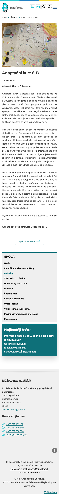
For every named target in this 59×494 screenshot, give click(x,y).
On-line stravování (15, 343)
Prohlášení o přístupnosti (22, 469)
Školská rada (10, 294)
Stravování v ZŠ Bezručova (20, 351)
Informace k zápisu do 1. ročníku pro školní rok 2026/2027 (29, 337)
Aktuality (8, 273)
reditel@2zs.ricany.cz (38, 6)
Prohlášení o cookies (29, 472)
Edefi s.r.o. (40, 479)
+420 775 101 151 (32, 6)
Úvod (4, 17)
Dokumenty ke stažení (15, 283)
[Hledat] (43, 6)
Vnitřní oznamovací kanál (17, 309)
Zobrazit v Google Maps (13, 409)
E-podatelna (10, 319)
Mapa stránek (41, 469)
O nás (7, 263)
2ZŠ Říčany (16, 7)
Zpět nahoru (50, 492)
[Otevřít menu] (55, 7)
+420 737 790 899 (15, 427)
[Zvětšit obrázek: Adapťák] (29, 45)
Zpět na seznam (27, 241)
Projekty (8, 288)
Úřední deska (11, 304)
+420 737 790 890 (15, 431)
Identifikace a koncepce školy (19, 268)
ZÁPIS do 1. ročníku (14, 278)
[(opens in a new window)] (54, 450)
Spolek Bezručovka (14, 298)
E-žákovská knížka (15, 347)
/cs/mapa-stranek (49, 6)
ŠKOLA (9, 256)
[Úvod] (6, 8)
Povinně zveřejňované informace (21, 314)
